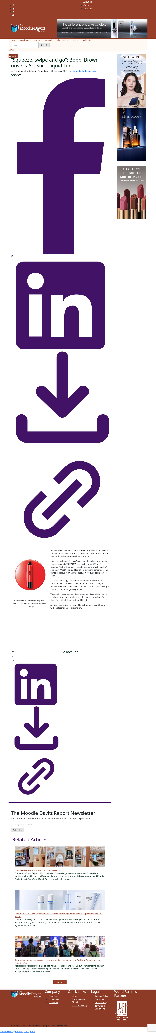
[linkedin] (60, 303)
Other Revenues (62, 40)
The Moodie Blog (79, 1005)
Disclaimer (100, 999)
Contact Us (88, 5)
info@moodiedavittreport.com (83, 71)
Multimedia (87, 40)
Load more (60, 982)
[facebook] (60, 165)
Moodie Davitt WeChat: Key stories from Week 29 (37, 870)
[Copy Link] (60, 497)
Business (37, 40)
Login (11, 49)
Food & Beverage (8, 1031)
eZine (74, 996)
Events (75, 40)
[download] (60, 398)
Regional (48, 40)
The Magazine (22, 1031)
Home (13, 40)
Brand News (24, 40)
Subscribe (88, 8)
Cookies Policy (101, 996)
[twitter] (12, 255)
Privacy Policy (101, 1002)
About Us (87, 1)
